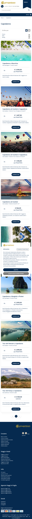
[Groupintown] (8, 2)
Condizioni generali (5, 480)
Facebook (3, 501)
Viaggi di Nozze (4, 456)
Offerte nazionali (5, 444)
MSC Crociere (4, 436)
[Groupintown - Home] (23, 426)
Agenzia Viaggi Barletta (6, 491)
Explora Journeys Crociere (7, 439)
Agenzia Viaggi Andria (6, 490)
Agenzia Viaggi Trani (5, 488)
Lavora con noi (4, 473)
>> (19, 416)
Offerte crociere (4, 441)
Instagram (3, 504)
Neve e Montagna (5, 457)
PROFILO (26, 2)
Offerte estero (4, 446)
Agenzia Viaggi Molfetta (6, 493)
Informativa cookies (5, 478)
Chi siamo (3, 472)
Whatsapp (3, 503)
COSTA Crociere (4, 438)
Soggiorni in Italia (5, 462)
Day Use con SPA (5, 463)
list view (29, 30)
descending (28, 35)
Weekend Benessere (5, 459)
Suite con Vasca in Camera (7, 460)
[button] (27, 14)
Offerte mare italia (5, 443)
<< (12, 416)
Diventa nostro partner (6, 475)
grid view (26, 30)
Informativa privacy (5, 477)
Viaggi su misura (4, 454)
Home (2, 17)
